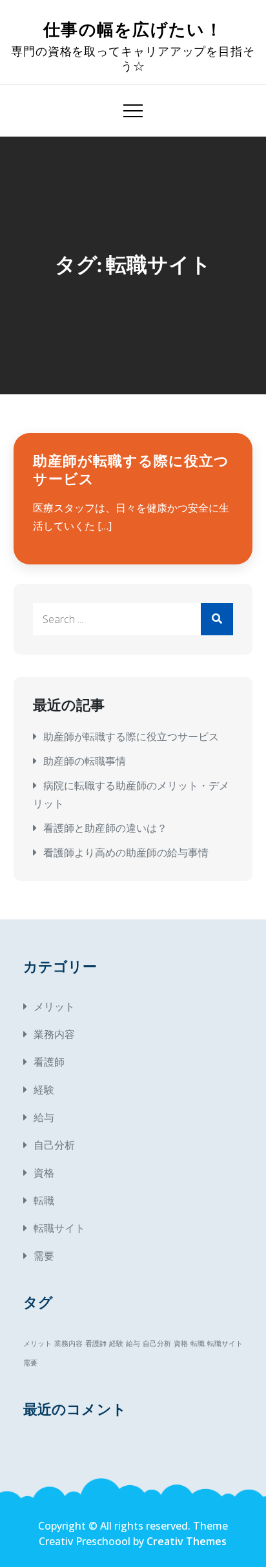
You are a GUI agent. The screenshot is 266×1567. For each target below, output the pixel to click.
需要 (44, 1256)
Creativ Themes (187, 1541)
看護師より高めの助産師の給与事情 (126, 852)
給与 (44, 1117)
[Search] (217, 619)
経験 (44, 1089)
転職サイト (59, 1228)
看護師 (49, 1062)
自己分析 (54, 1145)
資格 (44, 1173)
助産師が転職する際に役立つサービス (131, 736)
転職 (44, 1200)
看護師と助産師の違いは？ (105, 828)
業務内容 (54, 1034)
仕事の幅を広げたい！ (133, 30)
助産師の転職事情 (84, 761)
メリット (54, 1006)
